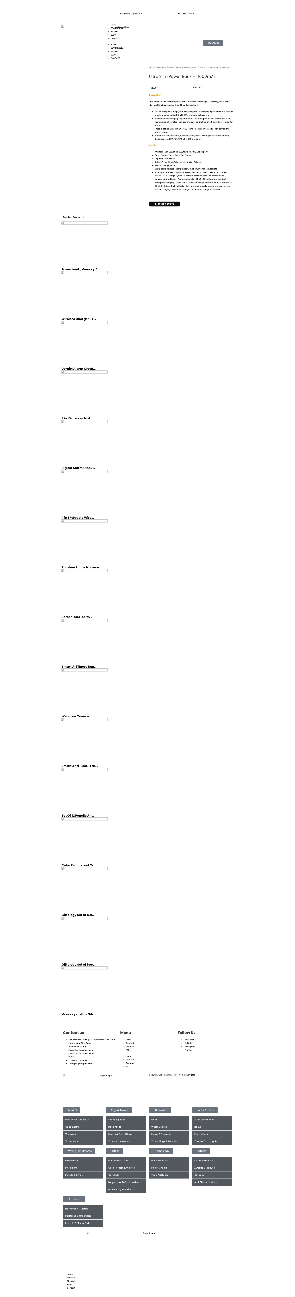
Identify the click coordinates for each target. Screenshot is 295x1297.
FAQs (128, 1050)
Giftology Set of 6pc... (78, 964)
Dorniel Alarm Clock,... (78, 368)
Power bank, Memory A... (80, 269)
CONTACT (115, 38)
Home (151, 67)
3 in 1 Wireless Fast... (77, 418)
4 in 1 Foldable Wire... (77, 517)
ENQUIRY (114, 31)
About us (130, 1046)
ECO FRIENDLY (117, 28)
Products (71, 1277)
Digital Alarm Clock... (78, 468)
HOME (113, 24)
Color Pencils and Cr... (78, 865)
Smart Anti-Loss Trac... (79, 766)
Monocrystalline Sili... (78, 1014)
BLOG (113, 35)
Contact (130, 1043)
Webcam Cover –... (76, 716)
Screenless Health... (76, 617)
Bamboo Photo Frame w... (81, 567)
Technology (161, 67)
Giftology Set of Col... (77, 915)
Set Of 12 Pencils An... (77, 815)
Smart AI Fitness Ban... (78, 666)
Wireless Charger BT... (78, 319)
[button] (149, 211)
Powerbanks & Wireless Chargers (182, 67)
